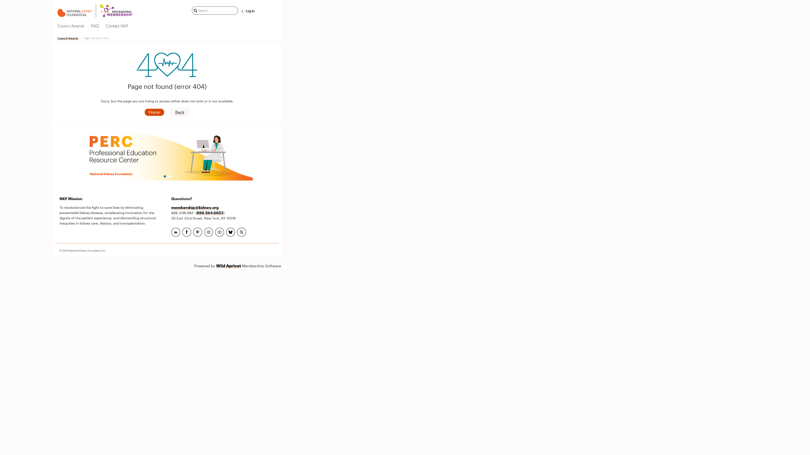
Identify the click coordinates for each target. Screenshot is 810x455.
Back (179, 112)
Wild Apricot (228, 265)
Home (154, 112)
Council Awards (67, 38)
